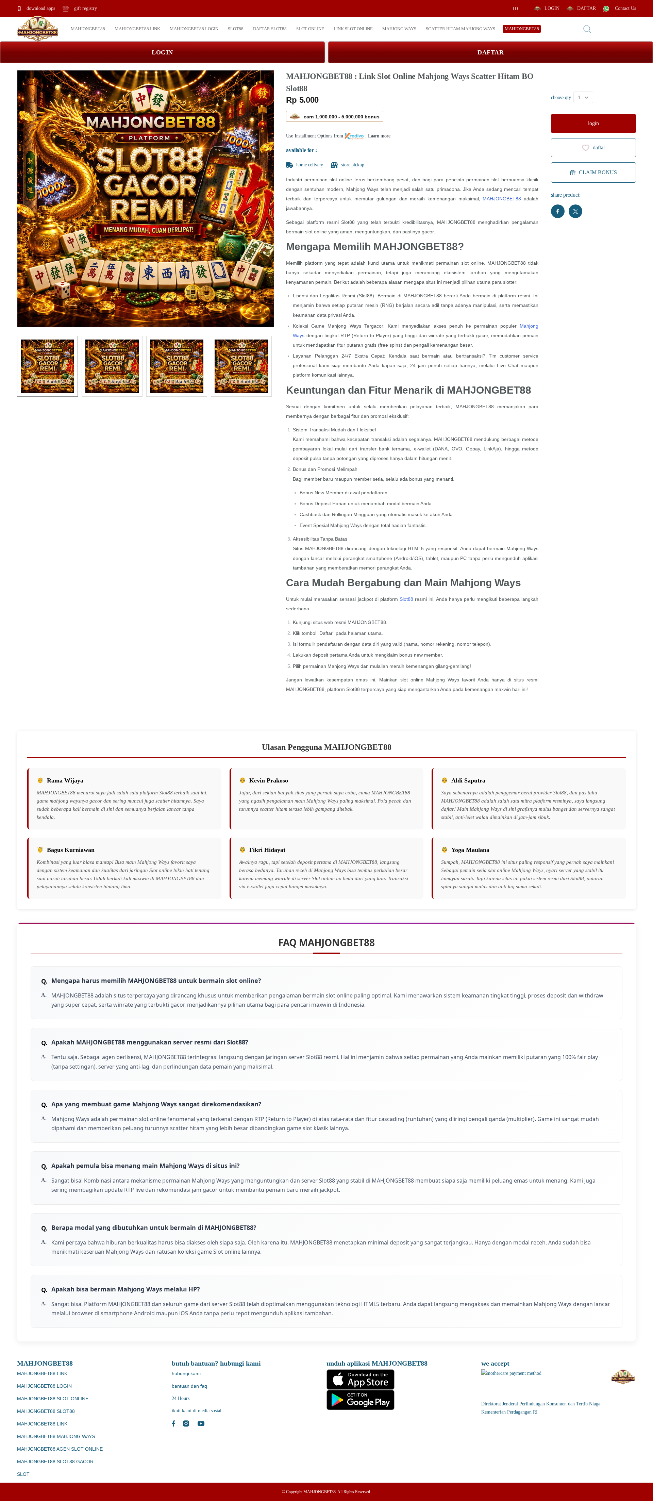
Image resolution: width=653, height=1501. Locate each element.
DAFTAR (586, 8)
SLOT (23, 1474)
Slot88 (406, 599)
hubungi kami (186, 1373)
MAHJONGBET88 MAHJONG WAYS (56, 1436)
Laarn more (379, 135)
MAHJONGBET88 (502, 198)
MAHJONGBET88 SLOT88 (46, 1411)
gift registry (85, 8)
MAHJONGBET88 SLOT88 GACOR (55, 1461)
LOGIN (552, 8)
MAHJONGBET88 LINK (42, 1373)
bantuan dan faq (189, 1386)
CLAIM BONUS (598, 172)
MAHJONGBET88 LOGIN (44, 1386)
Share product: (566, 195)
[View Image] (47, 366)
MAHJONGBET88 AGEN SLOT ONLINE (60, 1449)
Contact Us (625, 8)
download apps (40, 8)
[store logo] (37, 29)
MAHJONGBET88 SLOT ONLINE (52, 1398)
